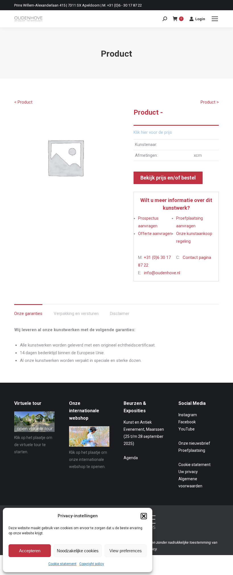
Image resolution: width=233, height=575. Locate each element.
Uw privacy (188, 471)
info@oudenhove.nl (162, 272)
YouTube (186, 429)
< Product (23, 102)
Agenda (131, 458)
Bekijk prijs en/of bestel (168, 178)
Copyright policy (91, 564)
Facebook (187, 422)
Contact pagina (197, 257)
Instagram (187, 415)
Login (200, 19)
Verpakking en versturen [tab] (76, 313)
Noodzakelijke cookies (78, 550)
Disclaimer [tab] (119, 313)
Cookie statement (62, 564)
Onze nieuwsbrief (194, 443)
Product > (210, 102)
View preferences (125, 550)
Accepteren (29, 550)
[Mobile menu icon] (215, 19)
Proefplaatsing (191, 450)
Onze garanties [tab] (28, 313)
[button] (144, 516)
